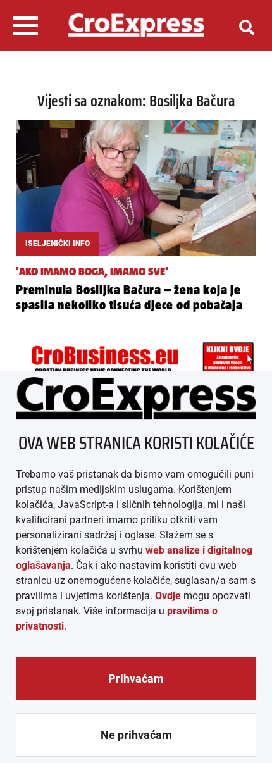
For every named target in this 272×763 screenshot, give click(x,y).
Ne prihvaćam (136, 734)
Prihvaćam (136, 678)
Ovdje (168, 596)
